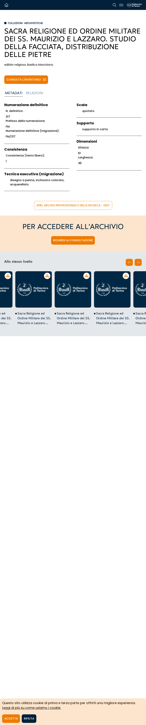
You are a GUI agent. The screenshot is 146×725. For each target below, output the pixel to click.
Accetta (11, 718)
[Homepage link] (134, 5)
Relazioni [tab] (34, 92)
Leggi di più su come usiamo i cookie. (31, 707)
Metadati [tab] (13, 92)
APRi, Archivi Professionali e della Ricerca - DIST (73, 205)
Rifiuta (29, 718)
